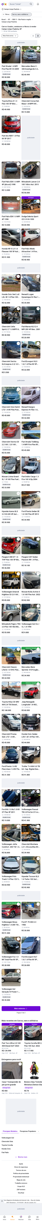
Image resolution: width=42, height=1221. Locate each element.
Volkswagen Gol (8, 1138)
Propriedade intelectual (21, 1177)
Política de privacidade (21, 1173)
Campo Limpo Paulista (9, 22)
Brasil (4, 19)
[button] (21, 4)
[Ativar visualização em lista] (33, 36)
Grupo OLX (21, 1186)
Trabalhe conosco (21, 1183)
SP (9, 19)
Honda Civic (6, 1149)
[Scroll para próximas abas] (38, 1131)
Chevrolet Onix (7, 1141)
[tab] (10, 1131)
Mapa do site (21, 1180)
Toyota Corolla (7, 1145)
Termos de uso (21, 1170)
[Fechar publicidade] (2, 1201)
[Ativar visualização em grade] (37, 36)
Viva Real (21, 1193)
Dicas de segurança (21, 1167)
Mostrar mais (22, 1157)
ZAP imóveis (21, 1189)
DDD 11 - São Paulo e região (21, 19)
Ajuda (21, 1164)
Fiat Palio (5, 1152)
